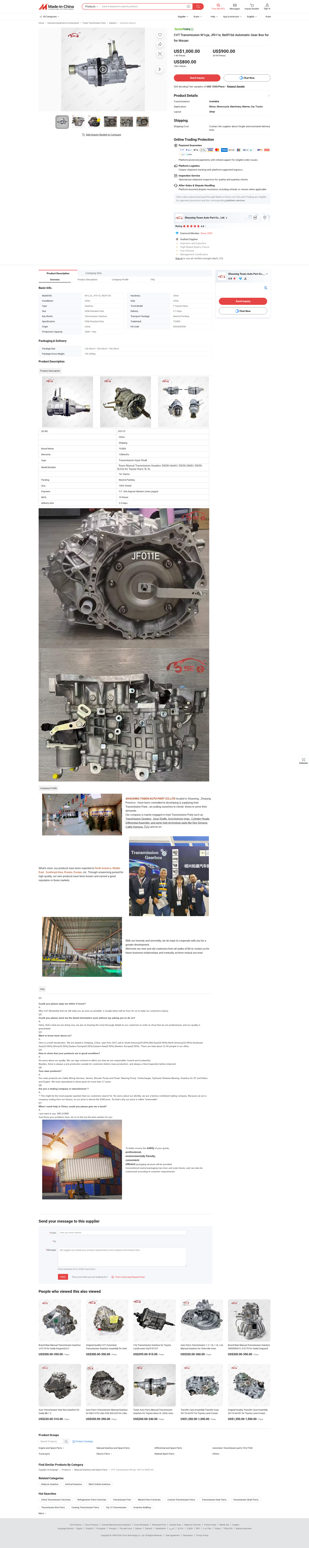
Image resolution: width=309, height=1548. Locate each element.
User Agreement (172, 1535)
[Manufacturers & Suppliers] (56, 6)
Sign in (267, 8)
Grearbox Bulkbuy (142, 1507)
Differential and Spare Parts (168, 1447)
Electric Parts (103, 1453)
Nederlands (161, 1528)
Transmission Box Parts (53, 1507)
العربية (171, 1528)
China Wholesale (141, 1524)
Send (63, 1276)
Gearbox (112, 23)
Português (100, 1528)
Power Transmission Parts (94, 23)
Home (41, 23)
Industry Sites (175, 1524)
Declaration (188, 1535)
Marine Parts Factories (149, 1499)
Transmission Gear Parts (214, 1499)
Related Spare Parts (164, 1453)
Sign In (179, 258)
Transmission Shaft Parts (245, 1499)
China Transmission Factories (56, 1499)
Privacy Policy (202, 1535)
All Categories (50, 16)
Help (213, 16)
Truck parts (44, 1453)
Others (215, 1453)
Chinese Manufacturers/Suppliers (116, 1524)
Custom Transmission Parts (181, 1499)
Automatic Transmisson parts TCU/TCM (232, 1447)
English (79, 1528)
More (41, 1513)
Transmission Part (122, 1499)
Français (112, 1528)
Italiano (138, 1528)
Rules (268, 16)
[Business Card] (265, 287)
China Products (91, 1524)
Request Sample (236, 86)
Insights (235, 1524)
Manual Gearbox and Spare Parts (113, 1447)
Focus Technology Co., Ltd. (133, 1535)
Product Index (210, 1524)
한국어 (180, 1528)
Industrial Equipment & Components (63, 23)
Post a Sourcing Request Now (128, 1276)
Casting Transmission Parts (85, 1507)
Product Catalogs (84, 1441)
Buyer (196, 16)
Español (89, 1528)
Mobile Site (224, 1524)
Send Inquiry (197, 77)
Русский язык (126, 1528)
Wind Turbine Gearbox (99, 1484)
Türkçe (217, 1528)
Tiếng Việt (228, 1528)
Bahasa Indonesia (244, 1528)
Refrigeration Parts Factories (91, 1499)
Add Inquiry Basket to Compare (103, 134)
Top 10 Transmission (116, 1507)
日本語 (190, 1528)
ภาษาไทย (207, 1528)
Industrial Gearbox (128, 23)
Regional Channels (192, 1524)
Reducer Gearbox (49, 1484)
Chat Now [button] (249, 77)
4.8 (230, 278)
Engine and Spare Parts (50, 1447)
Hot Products (75, 1524)
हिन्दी (198, 1528)
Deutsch (148, 1528)
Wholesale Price (159, 1524)
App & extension (231, 16)
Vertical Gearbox (73, 1484)
